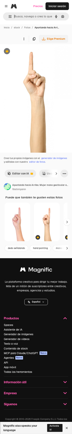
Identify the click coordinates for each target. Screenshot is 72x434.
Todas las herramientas (18, 372)
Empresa (10, 393)
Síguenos (10, 404)
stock (17, 27)
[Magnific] (36, 270)
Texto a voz (11, 343)
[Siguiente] (56, 173)
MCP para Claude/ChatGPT (25, 353)
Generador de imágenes (18, 334)
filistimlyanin (19, 189)
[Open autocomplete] (8, 16)
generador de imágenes (54, 158)
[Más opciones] (24, 39)
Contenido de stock (16, 348)
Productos (11, 318)
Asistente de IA (13, 329)
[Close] (67, 428)
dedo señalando (16, 248)
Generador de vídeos (16, 339)
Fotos (27, 27)
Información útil (15, 382)
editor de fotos (37, 161)
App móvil (10, 367)
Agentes (13, 358)
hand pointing (40, 248)
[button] (36, 302)
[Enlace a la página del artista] (7, 187)
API (6, 362)
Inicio (7, 27)
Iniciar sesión (57, 6)
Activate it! (54, 427)
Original (24, 51)
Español (36, 301)
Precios (38, 6)
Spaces (8, 325)
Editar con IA (18, 174)
